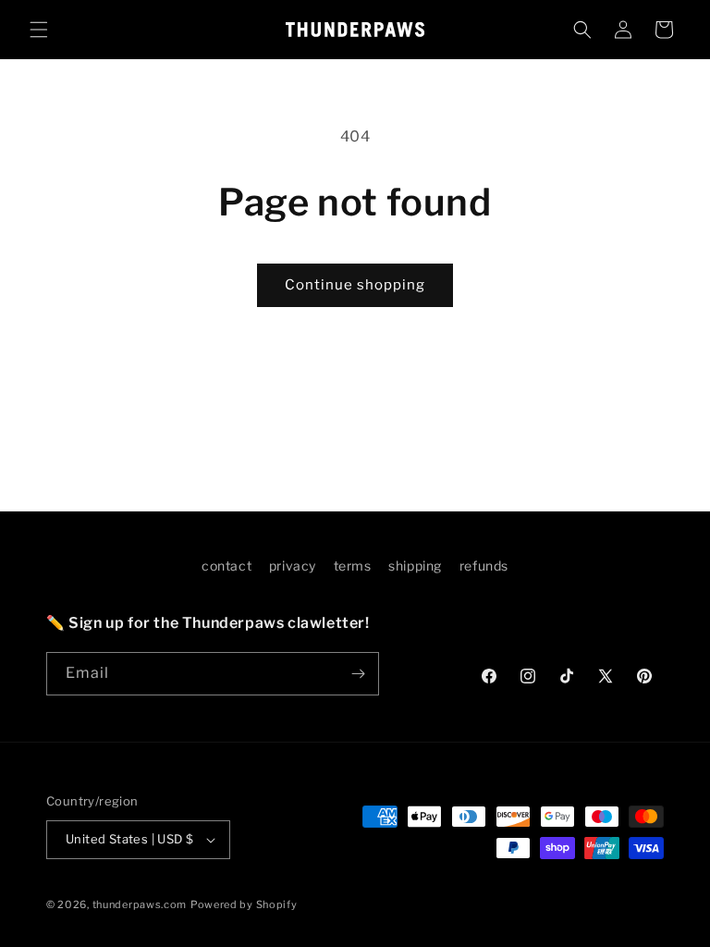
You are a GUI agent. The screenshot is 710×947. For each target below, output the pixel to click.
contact (226, 565)
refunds (483, 565)
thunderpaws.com (140, 904)
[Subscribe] (357, 673)
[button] (38, 29)
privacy (292, 565)
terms (353, 565)
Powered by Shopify (244, 904)
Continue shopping (355, 285)
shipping (415, 565)
